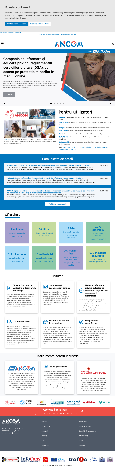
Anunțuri (45, 431)
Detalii (9, 95)
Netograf (62, 127)
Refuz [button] (24, 24)
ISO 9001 (82, 445)
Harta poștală (64, 142)
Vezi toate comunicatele (57, 204)
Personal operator (85, 426)
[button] (2, 44)
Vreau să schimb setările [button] (39, 24)
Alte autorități (83, 436)
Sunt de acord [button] (12, 24)
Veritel (61, 134)
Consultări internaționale (87, 431)
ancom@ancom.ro (13, 433)
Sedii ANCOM (46, 445)
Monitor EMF (63, 122)
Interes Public (46, 426)
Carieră (44, 440)
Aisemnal (62, 117)
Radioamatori (83, 421)
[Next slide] (110, 103)
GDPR (81, 440)
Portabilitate (63, 131)
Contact (44, 421)
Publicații (44, 436)
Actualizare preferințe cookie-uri (10, 33)
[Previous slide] (4, 103)
